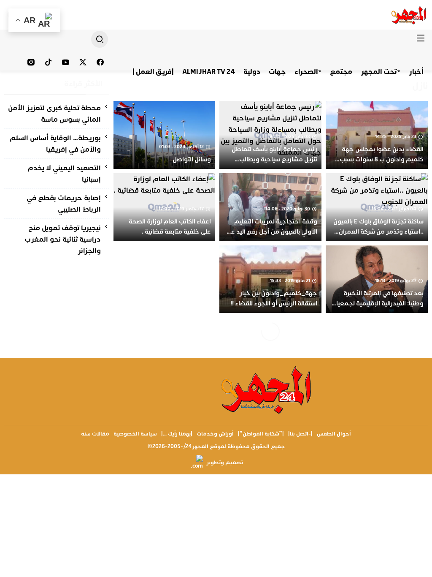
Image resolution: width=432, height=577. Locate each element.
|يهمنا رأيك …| (176, 434)
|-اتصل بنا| (300, 434)
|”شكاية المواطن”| (261, 434)
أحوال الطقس (334, 434)
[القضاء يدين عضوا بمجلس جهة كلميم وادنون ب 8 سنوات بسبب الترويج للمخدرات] (377, 135)
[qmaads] (267, 389)
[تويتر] (83, 62)
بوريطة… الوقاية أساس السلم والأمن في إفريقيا (55, 143)
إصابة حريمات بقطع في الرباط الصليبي (64, 203)
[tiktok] (48, 62)
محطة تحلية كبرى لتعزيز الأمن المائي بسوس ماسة (54, 113)
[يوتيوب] (65, 62)
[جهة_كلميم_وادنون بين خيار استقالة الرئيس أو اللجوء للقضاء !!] (270, 279)
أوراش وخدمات (215, 434)
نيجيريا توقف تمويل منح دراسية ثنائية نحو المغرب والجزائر (62, 239)
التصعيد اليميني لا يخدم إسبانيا (64, 173)
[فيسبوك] (100, 62)
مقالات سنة (95, 434)
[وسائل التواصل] (164, 135)
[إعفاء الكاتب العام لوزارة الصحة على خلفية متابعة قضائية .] (164, 207)
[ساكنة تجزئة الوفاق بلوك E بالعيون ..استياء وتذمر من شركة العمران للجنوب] (377, 207)
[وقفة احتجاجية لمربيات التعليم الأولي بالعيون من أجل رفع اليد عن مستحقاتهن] (270, 207)
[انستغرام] (31, 62)
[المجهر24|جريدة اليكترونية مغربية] (409, 15)
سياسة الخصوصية (135, 434)
